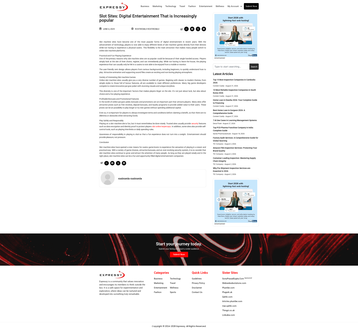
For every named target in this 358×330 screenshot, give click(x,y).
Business (145, 6)
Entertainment (205, 6)
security (194, 123)
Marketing (157, 6)
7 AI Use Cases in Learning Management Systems (235, 120)
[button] (186, 29)
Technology (170, 6)
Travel (182, 6)
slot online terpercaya (161, 126)
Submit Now (251, 6)
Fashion (192, 6)
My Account (233, 6)
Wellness (220, 6)
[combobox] (231, 67)
